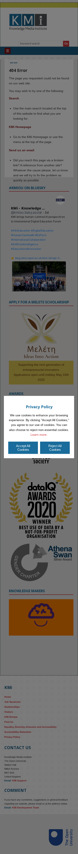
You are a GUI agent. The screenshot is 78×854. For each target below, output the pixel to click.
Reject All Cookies (55, 447)
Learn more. (39, 434)
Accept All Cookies (23, 447)
